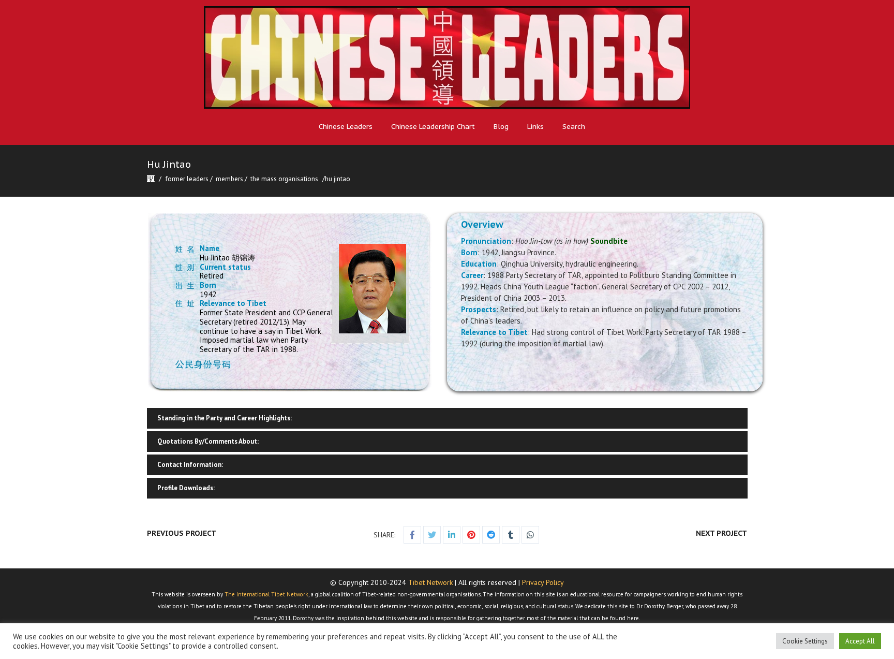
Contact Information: (190, 464)
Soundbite (609, 241)
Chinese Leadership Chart (433, 126)
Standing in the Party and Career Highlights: (224, 418)
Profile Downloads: (186, 488)
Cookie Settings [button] (805, 641)
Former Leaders (187, 178)
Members (229, 178)
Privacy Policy (543, 582)
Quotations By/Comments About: (208, 441)
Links (535, 126)
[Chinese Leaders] (447, 57)
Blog (501, 126)
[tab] (447, 418)
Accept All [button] (860, 641)
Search (573, 126)
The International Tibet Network (266, 594)
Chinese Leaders (346, 126)
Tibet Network (430, 582)
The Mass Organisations (284, 178)
